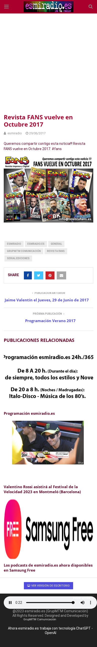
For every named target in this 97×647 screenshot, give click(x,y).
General (56, 243)
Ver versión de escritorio (50, 585)
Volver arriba (82, 598)
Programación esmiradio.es (29, 413)
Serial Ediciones (18, 258)
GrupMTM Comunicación (24, 251)
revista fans (56, 251)
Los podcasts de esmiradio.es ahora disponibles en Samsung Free (48, 568)
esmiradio (14, 243)
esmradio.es (36, 243)
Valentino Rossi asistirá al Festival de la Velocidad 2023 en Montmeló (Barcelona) (42, 489)
